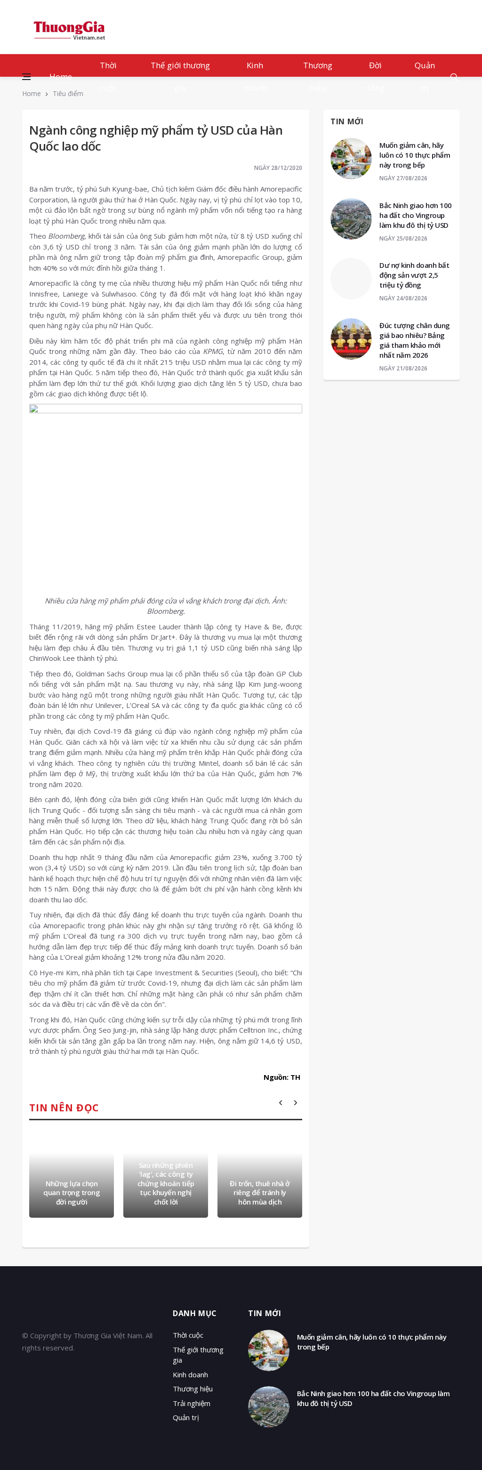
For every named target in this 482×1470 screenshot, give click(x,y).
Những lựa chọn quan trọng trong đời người (71, 1192)
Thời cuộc (108, 76)
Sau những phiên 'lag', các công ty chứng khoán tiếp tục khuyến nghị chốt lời (165, 1183)
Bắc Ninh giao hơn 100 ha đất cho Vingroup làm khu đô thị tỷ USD (415, 215)
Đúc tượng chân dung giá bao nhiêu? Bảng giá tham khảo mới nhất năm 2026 (414, 340)
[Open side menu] (26, 76)
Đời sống (376, 76)
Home (60, 76)
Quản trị (425, 76)
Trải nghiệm (191, 1403)
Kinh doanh (255, 76)
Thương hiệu (317, 76)
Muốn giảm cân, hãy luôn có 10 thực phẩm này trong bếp (414, 154)
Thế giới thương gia (180, 76)
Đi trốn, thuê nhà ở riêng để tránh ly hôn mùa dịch (260, 1192)
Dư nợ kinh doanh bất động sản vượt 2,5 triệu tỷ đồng (414, 274)
